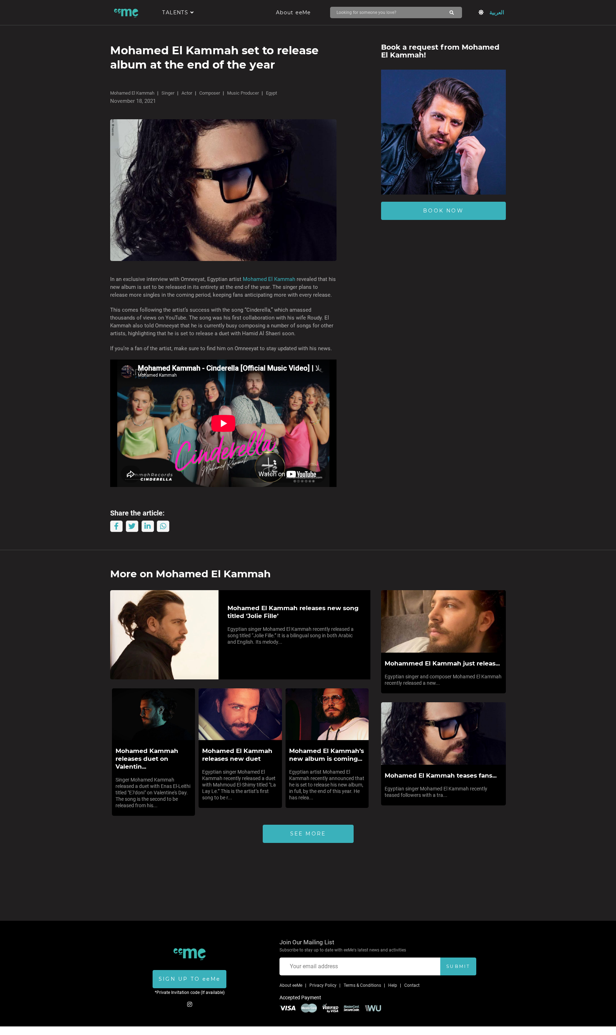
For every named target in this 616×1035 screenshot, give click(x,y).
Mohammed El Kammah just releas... (442, 663)
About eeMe (293, 12)
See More (308, 833)
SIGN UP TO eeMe (189, 979)
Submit (458, 966)
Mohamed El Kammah (132, 93)
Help (392, 985)
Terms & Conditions (362, 985)
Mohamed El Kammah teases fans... (441, 775)
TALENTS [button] (176, 12)
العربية (496, 12)
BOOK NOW (443, 210)
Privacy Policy (323, 985)
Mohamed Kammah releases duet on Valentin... (146, 758)
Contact (412, 985)
